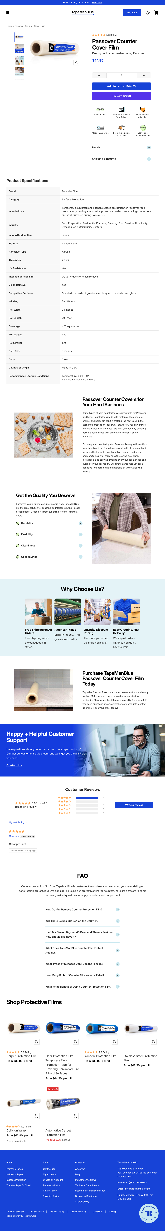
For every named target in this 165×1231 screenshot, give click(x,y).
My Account (49, 1174)
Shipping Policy (51, 1196)
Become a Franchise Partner (90, 1190)
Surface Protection (16, 1179)
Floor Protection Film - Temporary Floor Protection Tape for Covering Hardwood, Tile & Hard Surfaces (62, 1064)
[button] (64, 798)
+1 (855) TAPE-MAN (136, 1182)
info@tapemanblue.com (137, 1188)
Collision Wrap (16, 1130)
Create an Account (53, 1179)
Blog (77, 1174)
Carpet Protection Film (21, 1056)
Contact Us (14, 765)
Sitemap (112, 1211)
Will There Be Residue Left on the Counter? (82, 920)
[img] (16, 831)
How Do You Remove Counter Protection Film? (82, 909)
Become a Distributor (86, 1196)
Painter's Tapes (14, 1168)
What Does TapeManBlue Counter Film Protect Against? (82, 950)
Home (9, 26)
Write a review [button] (134, 805)
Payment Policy (57, 1211)
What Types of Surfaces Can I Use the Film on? (82, 964)
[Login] (148, 12)
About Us (80, 1168)
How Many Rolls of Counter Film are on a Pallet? (82, 975)
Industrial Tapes (14, 1174)
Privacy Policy (37, 1211)
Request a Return (52, 1185)
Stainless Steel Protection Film (140, 1058)
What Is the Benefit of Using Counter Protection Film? (82, 986)
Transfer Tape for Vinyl (18, 1185)
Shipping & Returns (121, 158)
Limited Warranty (78, 1211)
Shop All (132, 12)
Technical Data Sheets (87, 1185)
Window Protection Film (100, 1056)
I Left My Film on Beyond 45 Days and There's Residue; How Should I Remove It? (82, 934)
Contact (127, 1172)
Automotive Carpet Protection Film (58, 1132)
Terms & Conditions (15, 1211)
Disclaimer (97, 1211)
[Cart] (156, 12)
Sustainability (82, 1201)
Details (121, 147)
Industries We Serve (85, 1179)
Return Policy (50, 1190)
